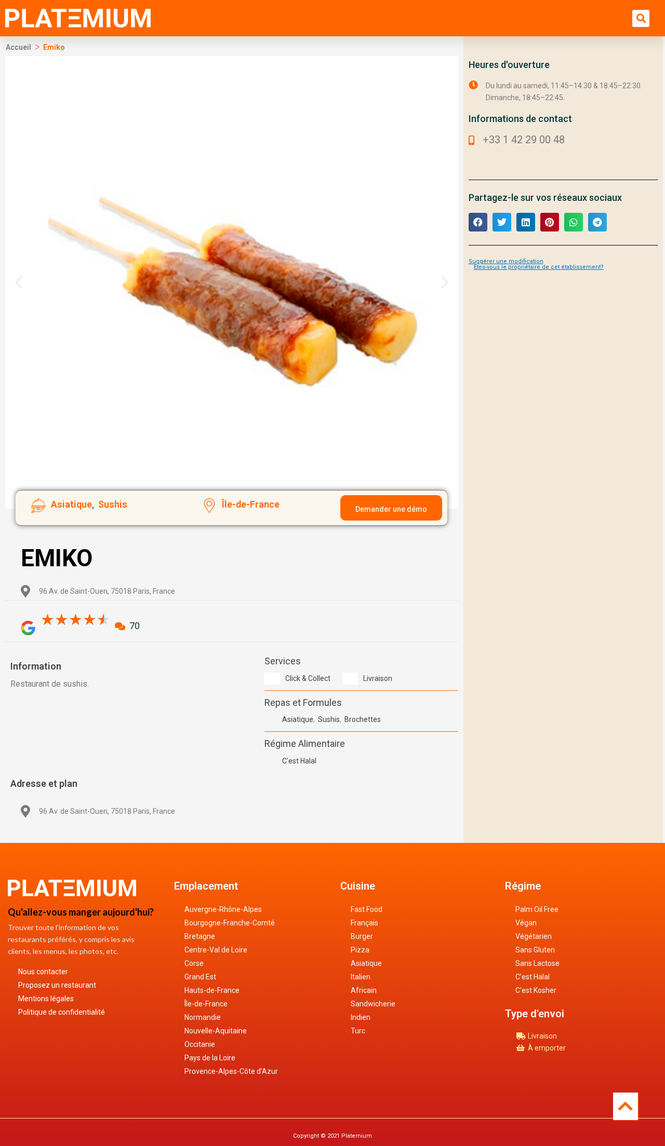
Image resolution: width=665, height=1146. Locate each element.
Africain (364, 990)
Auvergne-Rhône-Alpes (223, 909)
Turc (358, 1031)
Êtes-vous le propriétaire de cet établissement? (539, 267)
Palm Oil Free (536, 909)
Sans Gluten (535, 950)
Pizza (360, 950)
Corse (194, 963)
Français (364, 923)
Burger (362, 936)
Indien (360, 1017)
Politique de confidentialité (61, 1012)
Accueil (18, 47)
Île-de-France (206, 1004)
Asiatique (366, 963)
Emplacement (206, 886)
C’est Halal (532, 977)
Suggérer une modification (506, 261)
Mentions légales (46, 998)
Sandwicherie (373, 1004)
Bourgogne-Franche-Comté (229, 923)
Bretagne (199, 936)
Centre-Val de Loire (215, 950)
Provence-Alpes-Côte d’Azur (231, 1071)
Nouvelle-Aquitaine (215, 1031)
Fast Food (366, 909)
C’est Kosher (535, 990)
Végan (526, 923)
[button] (640, 18)
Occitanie (199, 1044)
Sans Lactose (537, 963)
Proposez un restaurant (57, 985)
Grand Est (200, 977)
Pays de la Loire (209, 1058)
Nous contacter (43, 971)
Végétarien (533, 936)
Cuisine (357, 886)
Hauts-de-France (212, 990)
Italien (360, 977)
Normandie (202, 1017)
